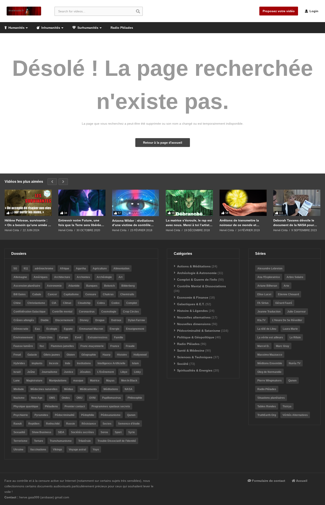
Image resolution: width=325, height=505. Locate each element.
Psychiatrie (20, 415)
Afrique (64, 268)
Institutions (84, 363)
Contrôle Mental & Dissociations (201, 286)
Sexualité (19, 432)
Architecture (62, 277)
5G (15, 268)
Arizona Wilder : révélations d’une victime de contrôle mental (133, 223)
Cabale (36, 294)
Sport (118, 432)
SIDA (61, 432)
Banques (92, 285)
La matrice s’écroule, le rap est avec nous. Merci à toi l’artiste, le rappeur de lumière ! (189, 223)
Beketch (109, 285)
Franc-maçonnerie (92, 346)
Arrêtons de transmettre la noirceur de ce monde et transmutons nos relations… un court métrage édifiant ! (241, 223)
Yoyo (96, 449)
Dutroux (116, 320)
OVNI (92, 397)
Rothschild (52, 423)
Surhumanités (87, 27)
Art (120, 277)
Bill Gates (19, 294)
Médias (68, 389)
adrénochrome (44, 268)
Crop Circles (131, 311)
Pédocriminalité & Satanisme (198, 330)
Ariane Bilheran (267, 285)
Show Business (41, 432)
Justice (68, 372)
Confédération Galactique (29, 311)
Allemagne (20, 277)
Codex (115, 303)
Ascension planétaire (26, 285)
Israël (17, 372)
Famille (118, 337)
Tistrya (287, 406)
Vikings (57, 449)
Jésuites (85, 372)
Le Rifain (295, 337)
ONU (79, 397)
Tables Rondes (266, 406)
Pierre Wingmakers (269, 380)
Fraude (130, 346)
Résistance (89, 423)
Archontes (83, 277)
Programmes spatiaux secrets (111, 406)
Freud (17, 354)
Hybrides (19, 363)
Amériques (41, 277)
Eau (37, 328)
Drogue (100, 320)
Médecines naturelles (44, 389)
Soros (104, 432)
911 (26, 268)
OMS (52, 397)
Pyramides (41, 415)
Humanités (16, 27)
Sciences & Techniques (194, 357)
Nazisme (19, 397)
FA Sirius (263, 303)
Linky (137, 372)
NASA (128, 389)
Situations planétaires (271, 397)
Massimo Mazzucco (269, 354)
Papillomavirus (111, 397)
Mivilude (18, 389)
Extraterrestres (97, 337)
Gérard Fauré (283, 303)
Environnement (23, 337)
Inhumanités (50, 27)
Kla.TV (261, 320)
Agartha (81, 268)
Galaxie (32, 354)
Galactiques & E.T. (191, 304)
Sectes (107, 423)
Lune (16, 380)
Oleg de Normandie (269, 372)
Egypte (68, 328)
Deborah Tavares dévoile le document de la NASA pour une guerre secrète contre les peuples (295, 223)
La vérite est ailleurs (270, 337)
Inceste (53, 363)
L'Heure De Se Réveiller (287, 320)
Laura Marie (290, 328)
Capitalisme (71, 294)
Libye (123, 372)
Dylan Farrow (136, 320)
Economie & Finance (192, 297)
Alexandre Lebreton (269, 268)
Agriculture (100, 268)
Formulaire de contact (268, 480)
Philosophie (135, 397)
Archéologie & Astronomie (197, 273)
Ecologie (51, 328)
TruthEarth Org (266, 415)
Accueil (301, 480)
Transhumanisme (61, 440)
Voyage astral (77, 449)
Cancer (52, 294)
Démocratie (20, 328)
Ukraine (18, 449)
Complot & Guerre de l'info (197, 279)
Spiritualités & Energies (194, 370)
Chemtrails (127, 294)
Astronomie (54, 285)
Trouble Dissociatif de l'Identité (117, 440)
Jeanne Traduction (269, 311)
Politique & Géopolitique (195, 337)
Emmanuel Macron (91, 328)
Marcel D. (263, 346)
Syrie (131, 432)
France (114, 346)
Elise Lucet (264, 294)
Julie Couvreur (296, 311)
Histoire (122, 354)
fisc (42, 346)
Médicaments (88, 389)
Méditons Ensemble (269, 363)
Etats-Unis (46, 337)
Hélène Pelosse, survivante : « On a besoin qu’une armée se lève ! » (28, 223)
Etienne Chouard (288, 294)
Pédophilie (87, 415)
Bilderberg (128, 285)
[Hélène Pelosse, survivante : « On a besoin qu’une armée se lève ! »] (28, 203)
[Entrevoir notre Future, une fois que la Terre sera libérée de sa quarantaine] (81, 203)
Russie (70, 423)
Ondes (66, 397)
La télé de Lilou (266, 328)
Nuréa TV (294, 363)
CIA (54, 303)
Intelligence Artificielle (111, 363)
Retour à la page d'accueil (162, 142)
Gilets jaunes (52, 354)
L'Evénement (105, 372)
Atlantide (74, 285)
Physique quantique (25, 406)
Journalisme (49, 372)
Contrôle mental (62, 311)
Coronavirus (87, 311)
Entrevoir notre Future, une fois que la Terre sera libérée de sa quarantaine (79, 223)
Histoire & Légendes (192, 311)
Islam (135, 363)
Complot (131, 303)
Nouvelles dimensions (194, 324)
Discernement (64, 320)
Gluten (71, 354)
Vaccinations (38, 449)
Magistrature (34, 380)
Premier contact (75, 406)
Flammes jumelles (62, 346)
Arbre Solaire (295, 277)
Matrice (94, 380)
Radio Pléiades (122, 27)
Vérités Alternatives (295, 415)
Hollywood (140, 354)
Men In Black (129, 380)
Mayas (110, 380)
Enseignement (135, 328)
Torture (38, 440)
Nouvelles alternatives (194, 317)
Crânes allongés (23, 320)
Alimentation (121, 268)
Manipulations (58, 380)
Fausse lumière (23, 346)
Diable (45, 320)
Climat (67, 303)
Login (313, 11)
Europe (63, 337)
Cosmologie (108, 311)
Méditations (110, 389)
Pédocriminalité (65, 415)
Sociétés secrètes (82, 432)
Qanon (131, 415)
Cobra (101, 303)
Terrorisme (20, 440)
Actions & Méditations (194, 266)
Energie (114, 328)
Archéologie (104, 277)
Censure (90, 294)
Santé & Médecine (190, 350)
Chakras (108, 294)
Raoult (17, 423)
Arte (286, 285)
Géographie (88, 354)
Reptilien (33, 423)
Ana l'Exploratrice (268, 277)
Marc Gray (282, 346)
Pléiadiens (51, 406)
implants (37, 363)
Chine (17, 303)
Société (182, 364)
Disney (84, 320)
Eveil (78, 337)
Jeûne (31, 372)
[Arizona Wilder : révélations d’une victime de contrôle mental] (135, 203)
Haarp (106, 354)
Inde (67, 363)
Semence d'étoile (129, 423)
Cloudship (84, 303)
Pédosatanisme (110, 415)
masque (78, 380)
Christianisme (36, 303)
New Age (36, 397)
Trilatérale (84, 440)
